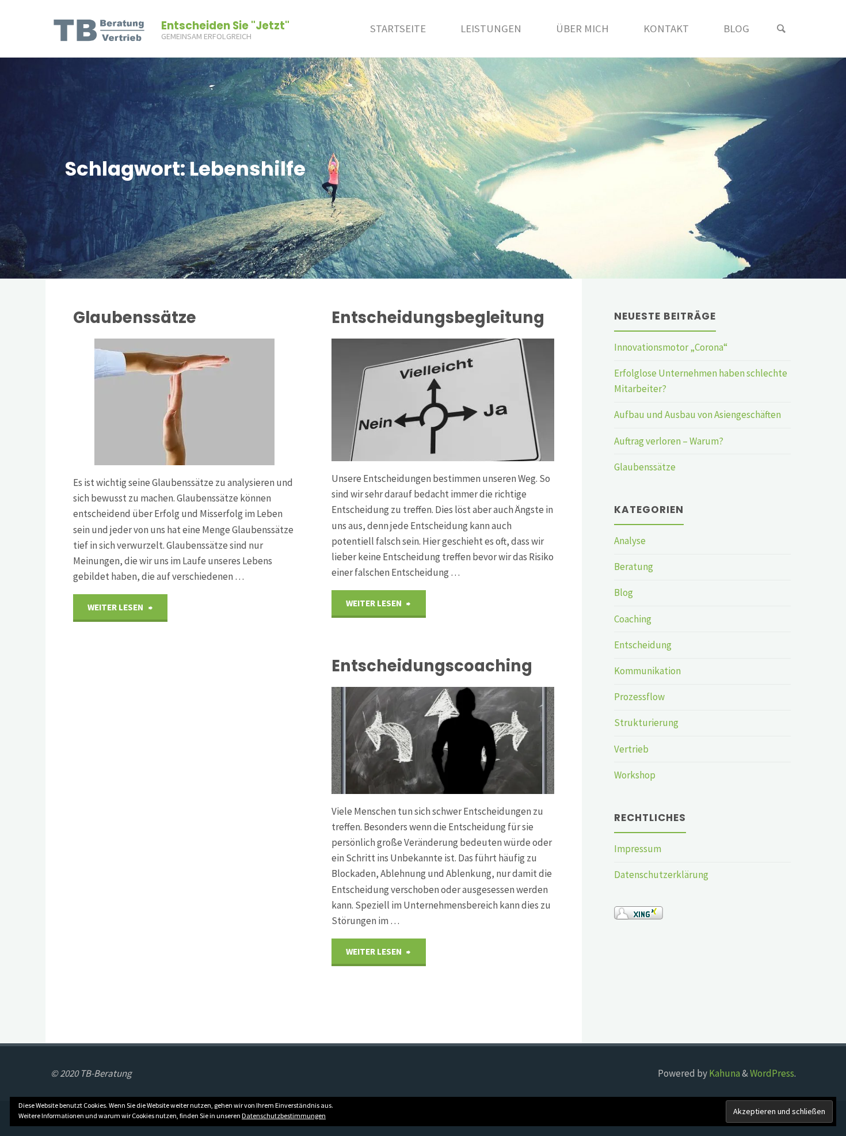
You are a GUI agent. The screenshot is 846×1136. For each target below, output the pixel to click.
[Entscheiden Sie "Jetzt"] (101, 28)
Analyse (630, 540)
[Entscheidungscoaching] (442, 740)
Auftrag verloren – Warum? (668, 441)
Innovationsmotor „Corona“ (670, 347)
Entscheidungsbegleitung (437, 317)
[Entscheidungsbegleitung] (442, 400)
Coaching (632, 619)
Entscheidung (643, 645)
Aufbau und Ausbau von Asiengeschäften (697, 414)
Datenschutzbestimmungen (284, 1115)
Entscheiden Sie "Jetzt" (225, 25)
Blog (623, 592)
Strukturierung (646, 722)
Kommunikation (647, 670)
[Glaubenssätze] (184, 402)
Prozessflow (639, 696)
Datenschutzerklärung (661, 874)
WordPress (772, 1073)
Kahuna (723, 1073)
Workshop (635, 775)
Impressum (637, 848)
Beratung (633, 566)
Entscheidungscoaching (431, 666)
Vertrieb (631, 749)
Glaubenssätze (134, 317)
